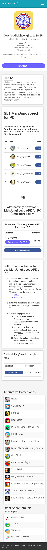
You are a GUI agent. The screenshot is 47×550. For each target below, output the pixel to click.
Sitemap (9, 545)
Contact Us (4, 547)
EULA (2, 545)
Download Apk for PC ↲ (17, 242)
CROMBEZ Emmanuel (29, 39)
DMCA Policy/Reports (35, 545)
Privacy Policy (20, 545)
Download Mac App (14, 372)
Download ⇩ (23, 65)
